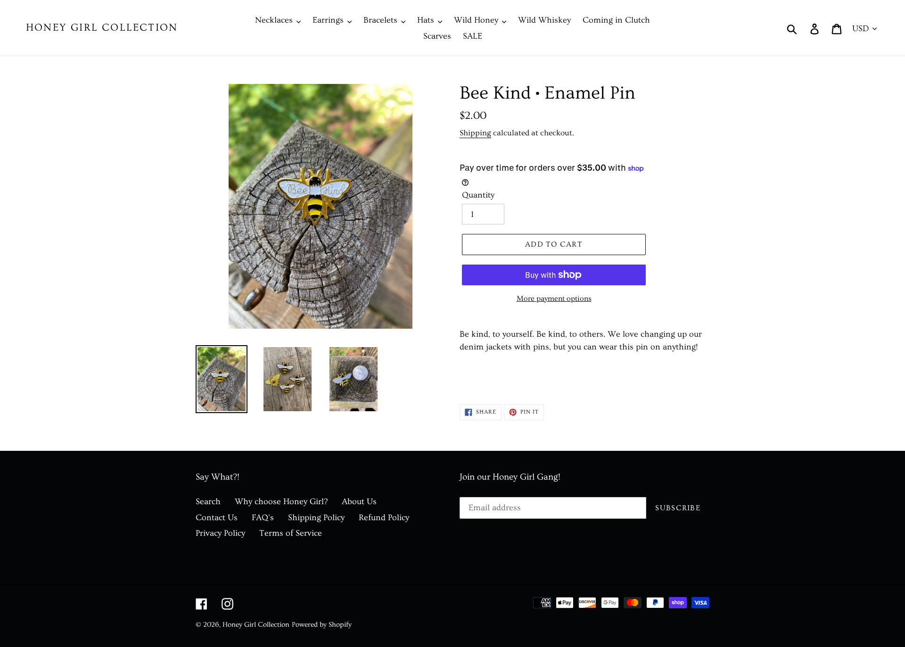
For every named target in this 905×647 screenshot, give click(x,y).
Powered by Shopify (322, 625)
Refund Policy (384, 518)
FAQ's (263, 518)
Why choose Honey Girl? (281, 501)
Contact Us (217, 518)
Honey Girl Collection (102, 27)
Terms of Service (290, 533)
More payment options (554, 298)
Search (208, 501)
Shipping (475, 132)
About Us (359, 501)
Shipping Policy (316, 518)
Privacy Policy (220, 533)
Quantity (478, 195)
